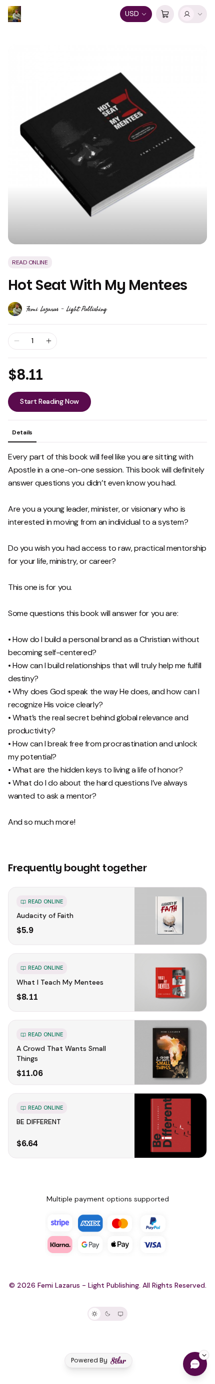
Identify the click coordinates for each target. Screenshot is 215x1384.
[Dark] (108, 1314)
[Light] (94, 1314)
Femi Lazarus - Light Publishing (66, 309)
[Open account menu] (192, 14)
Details (22, 432)
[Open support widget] (195, 1364)
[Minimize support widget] (204, 1355)
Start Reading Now (49, 401)
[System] (120, 1314)
